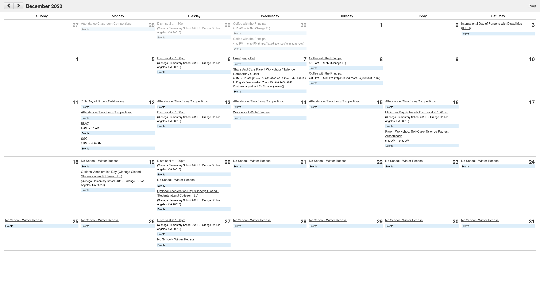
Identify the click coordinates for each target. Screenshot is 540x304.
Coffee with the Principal (249, 23)
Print (532, 5)
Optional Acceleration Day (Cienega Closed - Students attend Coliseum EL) (112, 173)
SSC (84, 138)
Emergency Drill (244, 58)
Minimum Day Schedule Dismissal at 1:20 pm (416, 112)
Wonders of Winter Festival (251, 112)
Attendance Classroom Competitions (106, 23)
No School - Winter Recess (100, 160)
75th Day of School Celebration (102, 101)
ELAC (85, 123)
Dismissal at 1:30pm (171, 23)
